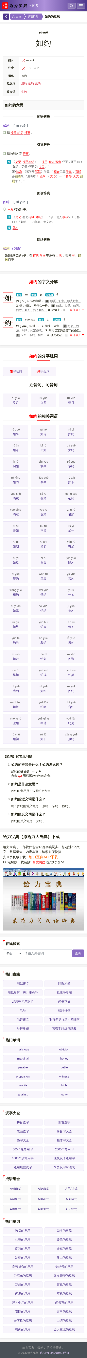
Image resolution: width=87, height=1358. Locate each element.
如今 (16, 450)
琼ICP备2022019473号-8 (54, 1352)
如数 (71, 659)
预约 (71, 578)
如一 (71, 530)
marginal (23, 1058)
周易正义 (23, 983)
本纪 (39, 217)
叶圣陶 (41, 176)
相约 (16, 594)
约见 (71, 723)
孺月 (71, 402)
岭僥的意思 (64, 1239)
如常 (16, 707)
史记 (18, 161)
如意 (16, 562)
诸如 (71, 514)
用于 (75, 255)
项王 (44, 161)
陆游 (19, 171)
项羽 (32, 217)
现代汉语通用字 (64, 1158)
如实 (43, 546)
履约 (24, 83)
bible (64, 1085)
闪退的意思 (22, 1293)
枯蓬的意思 (22, 1239)
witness (64, 1076)
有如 (71, 546)
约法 (16, 642)
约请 (43, 723)
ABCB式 (43, 1209)
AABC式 (15, 1199)
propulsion (23, 1076)
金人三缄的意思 (64, 1329)
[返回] (6, 17)
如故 (16, 626)
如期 (16, 546)
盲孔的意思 (64, 1284)
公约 (71, 498)
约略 (43, 707)
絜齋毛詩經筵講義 (64, 1028)
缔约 (16, 691)
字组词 (16, 371)
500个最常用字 (23, 1149)
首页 (18, 16)
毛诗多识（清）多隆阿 (64, 1019)
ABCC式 (71, 1209)
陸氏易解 (64, 983)
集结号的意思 (64, 1266)
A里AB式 (71, 1188)
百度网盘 (38, 862)
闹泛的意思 (64, 1230)
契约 (16, 578)
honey (64, 1058)
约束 (16, 498)
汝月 (16, 402)
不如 (43, 530)
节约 (71, 466)
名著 (43, 255)
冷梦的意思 (22, 1257)
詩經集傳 (23, 1028)
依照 (10, 209)
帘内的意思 (22, 1329)
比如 (43, 450)
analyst (23, 1094)
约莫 (71, 674)
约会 (43, 626)
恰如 (43, 659)
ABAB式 (43, 1188)
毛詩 (23, 1010)
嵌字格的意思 (23, 1320)
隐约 (71, 562)
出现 (59, 255)
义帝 (42, 166)
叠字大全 (23, 1140)
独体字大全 (64, 1140)
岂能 (78, 171)
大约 (71, 450)
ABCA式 (71, 1199)
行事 (27, 132)
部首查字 (64, 1122)
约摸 (43, 674)
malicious (23, 1049)
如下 (71, 482)
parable (23, 1067)
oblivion (64, 1049)
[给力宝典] (15, 5)
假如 (43, 498)
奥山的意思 (64, 1257)
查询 (78, 953)
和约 (43, 642)
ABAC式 (43, 1199)
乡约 (71, 739)
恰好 (69, 176)
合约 (71, 707)
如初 (16, 739)
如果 (16, 434)
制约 (43, 466)
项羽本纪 (28, 161)
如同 (16, 482)
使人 (52, 161)
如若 (16, 659)
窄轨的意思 (64, 1293)
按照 (14, 132)
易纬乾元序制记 (22, 1001)
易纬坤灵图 (64, 992)
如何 (43, 434)
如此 (71, 434)
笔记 (38, 171)
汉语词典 (33, 16)
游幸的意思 (64, 1311)
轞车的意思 (64, 1248)
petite (64, 1067)
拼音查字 (23, 1122)
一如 (71, 594)
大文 (76, 176)
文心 (53, 176)
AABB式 (15, 1188)
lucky (64, 1094)
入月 (43, 402)
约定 (20, 132)
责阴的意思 (22, 1311)
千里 (69, 171)
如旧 (43, 739)
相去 (56, 171)
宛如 (43, 578)
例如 (16, 466)
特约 (43, 610)
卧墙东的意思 (23, 1275)
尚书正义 (64, 1001)
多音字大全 (64, 1131)
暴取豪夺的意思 (64, 1275)
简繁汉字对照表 (64, 1167)
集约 (71, 610)
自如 (43, 562)
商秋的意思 (22, 1248)
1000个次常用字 (23, 1158)
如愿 (16, 610)
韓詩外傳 (64, 1010)
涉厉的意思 (22, 1230)
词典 (35, 5)
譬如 (16, 530)
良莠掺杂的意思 (22, 1266)
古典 (36, 255)
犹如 (43, 514)
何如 (71, 626)
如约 (43, 691)
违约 (43, 594)
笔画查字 (23, 1131)
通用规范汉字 (23, 1167)
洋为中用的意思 (22, 1302)
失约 (24, 91)
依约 (31, 83)
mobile (22, 1085)
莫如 (16, 674)
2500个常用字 (64, 1149)
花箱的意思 (22, 1284)
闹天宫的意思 (64, 1302)
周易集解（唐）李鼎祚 (23, 992)
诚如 (16, 723)
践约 (38, 83)
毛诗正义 (23, 1019)
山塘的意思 (64, 1320)
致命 (58, 161)
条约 (43, 482)
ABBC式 (15, 1209)
